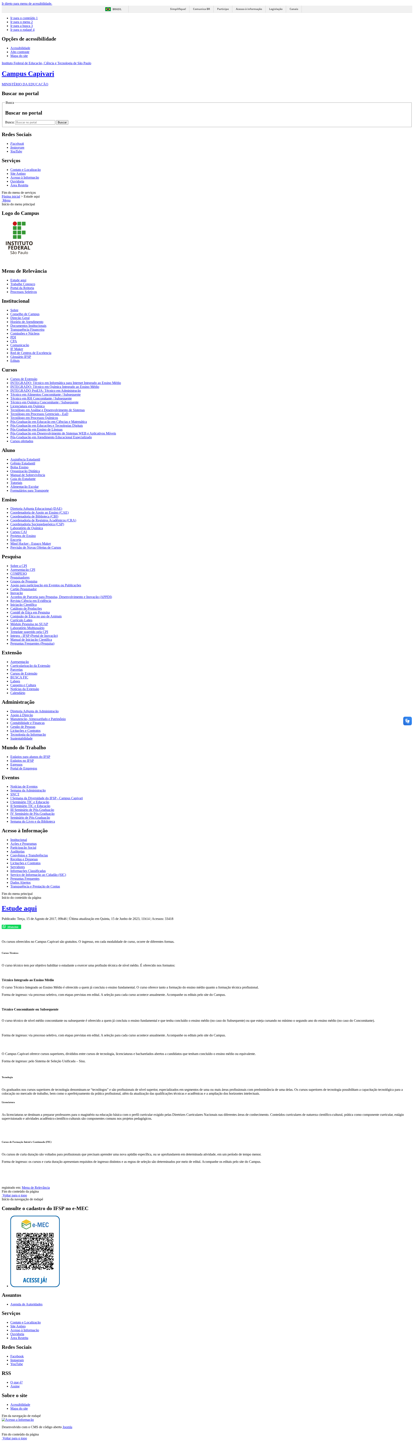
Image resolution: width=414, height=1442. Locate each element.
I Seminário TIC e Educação (29, 802)
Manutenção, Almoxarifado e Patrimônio (38, 719)
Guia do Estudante (23, 479)
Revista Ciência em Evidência (30, 601)
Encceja (15, 540)
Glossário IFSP (20, 357)
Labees (15, 681)
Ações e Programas (23, 843)
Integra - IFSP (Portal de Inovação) (34, 636)
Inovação (16, 593)
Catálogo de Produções (26, 608)
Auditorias (17, 851)
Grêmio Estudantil (22, 463)
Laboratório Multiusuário (27, 628)
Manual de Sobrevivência (27, 475)
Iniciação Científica (23, 604)
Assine (15, 1386)
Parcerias (16, 669)
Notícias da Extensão (24, 689)
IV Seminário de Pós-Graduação (32, 813)
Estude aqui (18, 280)
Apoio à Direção (21, 715)
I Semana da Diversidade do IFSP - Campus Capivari (46, 798)
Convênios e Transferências (29, 855)
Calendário (17, 693)
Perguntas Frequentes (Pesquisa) (32, 643)
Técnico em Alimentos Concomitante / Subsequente (45, 394)
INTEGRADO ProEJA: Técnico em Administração (45, 390)
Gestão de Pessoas (22, 727)
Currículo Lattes (21, 620)
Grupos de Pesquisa (23, 581)
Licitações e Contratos (25, 730)
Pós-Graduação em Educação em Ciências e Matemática (48, 421)
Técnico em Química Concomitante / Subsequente (44, 402)
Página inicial (11, 196)
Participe (223, 9)
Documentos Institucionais (28, 325)
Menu (6, 200)
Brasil (117, 9)
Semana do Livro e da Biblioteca (32, 821)
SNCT (14, 794)
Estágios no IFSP (22, 760)
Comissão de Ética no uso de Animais (36, 616)
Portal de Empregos (23, 768)
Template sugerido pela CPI (29, 632)
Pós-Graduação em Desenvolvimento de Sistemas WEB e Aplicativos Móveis (63, 433)
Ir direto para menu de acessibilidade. (27, 3)
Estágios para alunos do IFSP (30, 757)
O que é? (16, 1382)
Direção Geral (20, 318)
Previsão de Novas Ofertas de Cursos (35, 547)
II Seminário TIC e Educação (30, 806)
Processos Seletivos (23, 292)
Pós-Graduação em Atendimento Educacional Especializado (51, 437)
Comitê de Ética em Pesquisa (30, 612)
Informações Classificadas (28, 871)
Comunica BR (201, 9)
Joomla (67, 1427)
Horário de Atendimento (26, 322)
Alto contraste (19, 52)
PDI (13, 337)
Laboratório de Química (26, 528)
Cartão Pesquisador (23, 589)
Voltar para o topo (14, 1195)
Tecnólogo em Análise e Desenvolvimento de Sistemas (47, 410)
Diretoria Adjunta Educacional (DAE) (36, 508)
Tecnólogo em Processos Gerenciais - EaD (39, 414)
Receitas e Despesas (24, 859)
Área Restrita (19, 185)
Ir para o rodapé (22, 29)
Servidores (17, 867)
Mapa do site (19, 56)
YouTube (16, 1364)
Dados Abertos (20, 882)
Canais (294, 9)
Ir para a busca (21, 26)
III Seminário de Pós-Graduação (32, 810)
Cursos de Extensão (23, 379)
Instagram (17, 1360)
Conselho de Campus (24, 314)
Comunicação (19, 345)
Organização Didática (25, 471)
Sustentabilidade (21, 738)
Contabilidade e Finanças (27, 723)
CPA (13, 341)
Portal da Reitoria (22, 288)
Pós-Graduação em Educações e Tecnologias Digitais (46, 425)
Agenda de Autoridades (26, 1304)
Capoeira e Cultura (23, 685)
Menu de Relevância (36, 1187)
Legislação (275, 9)
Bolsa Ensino (19, 467)
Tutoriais (16, 483)
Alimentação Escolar (24, 486)
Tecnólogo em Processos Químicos (34, 418)
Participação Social (23, 847)
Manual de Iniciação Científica (31, 639)
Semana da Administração (28, 790)
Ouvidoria (17, 181)
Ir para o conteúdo (24, 18)
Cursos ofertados (21, 441)
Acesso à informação (249, 9)
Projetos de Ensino (23, 536)
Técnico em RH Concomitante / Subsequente (41, 398)
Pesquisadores (20, 577)
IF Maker (16, 349)
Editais (15, 360)
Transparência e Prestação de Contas (35, 886)
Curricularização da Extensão (30, 665)
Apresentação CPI (22, 569)
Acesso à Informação (24, 177)
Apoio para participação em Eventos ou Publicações (45, 585)
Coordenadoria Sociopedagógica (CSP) (37, 524)
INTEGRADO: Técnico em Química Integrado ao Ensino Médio (54, 387)
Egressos (16, 764)
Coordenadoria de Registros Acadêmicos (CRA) (43, 520)
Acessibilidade (20, 48)
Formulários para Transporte (29, 490)
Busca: (10, 122)
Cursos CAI (18, 532)
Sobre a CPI (18, 566)
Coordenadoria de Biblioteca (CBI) (34, 516)
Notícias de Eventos (24, 786)
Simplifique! (178, 9)
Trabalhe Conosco (22, 284)
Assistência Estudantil (25, 459)
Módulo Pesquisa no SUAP (29, 624)
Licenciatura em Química (27, 406)
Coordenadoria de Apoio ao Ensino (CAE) (39, 512)
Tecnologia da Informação (28, 734)
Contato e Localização (25, 170)
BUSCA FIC (19, 677)
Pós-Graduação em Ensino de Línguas (36, 429)
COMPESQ (18, 573)
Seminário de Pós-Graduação (30, 817)
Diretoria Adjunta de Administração (34, 711)
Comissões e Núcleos (24, 333)
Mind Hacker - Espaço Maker (30, 543)
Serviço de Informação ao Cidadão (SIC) (38, 875)
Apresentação (19, 662)
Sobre (14, 310)
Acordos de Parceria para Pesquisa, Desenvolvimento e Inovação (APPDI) (61, 597)
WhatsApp (12, 927)
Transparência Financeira (27, 329)
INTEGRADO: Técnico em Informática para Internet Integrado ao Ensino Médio (65, 383)
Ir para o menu (21, 22)
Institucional (18, 840)
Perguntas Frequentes (24, 878)
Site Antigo (18, 173)
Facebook (17, 1356)
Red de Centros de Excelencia (30, 353)
